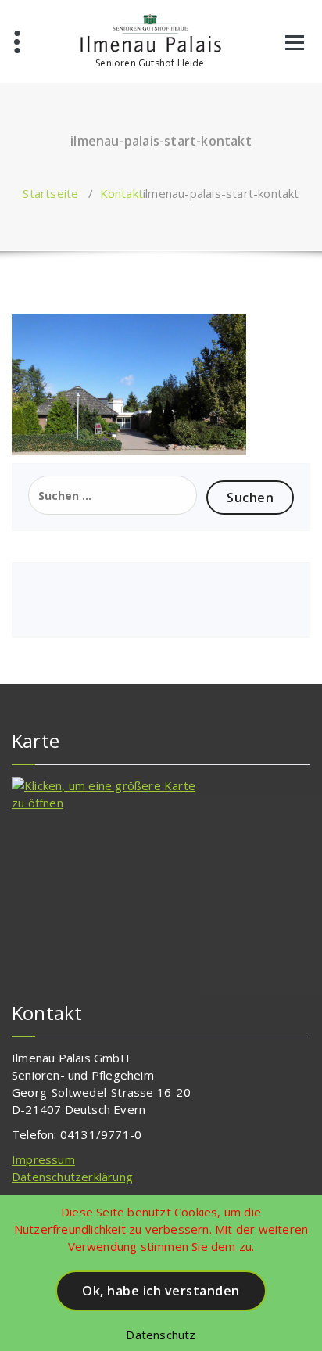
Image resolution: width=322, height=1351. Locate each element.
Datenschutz (160, 1334)
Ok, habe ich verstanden (161, 1290)
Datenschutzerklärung (72, 1176)
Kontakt (121, 193)
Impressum (43, 1159)
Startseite (50, 193)
